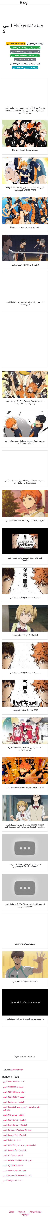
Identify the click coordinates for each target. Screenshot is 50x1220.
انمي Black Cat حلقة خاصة (14, 1091)
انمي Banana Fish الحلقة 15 (14, 1150)
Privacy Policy (35, 1211)
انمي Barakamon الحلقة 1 (13, 1102)
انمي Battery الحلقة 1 (12, 1140)
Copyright (25, 1214)
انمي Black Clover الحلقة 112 (15, 1125)
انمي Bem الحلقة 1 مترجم (13, 1114)
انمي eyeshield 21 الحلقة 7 (25, 59)
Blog (23, 2)
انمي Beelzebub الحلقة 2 (13, 1086)
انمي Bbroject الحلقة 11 (13, 1180)
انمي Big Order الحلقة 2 (13, 1165)
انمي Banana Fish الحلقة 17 (14, 1135)
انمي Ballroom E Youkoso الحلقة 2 (17, 1175)
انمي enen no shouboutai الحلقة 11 (25, 55)
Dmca (11, 1211)
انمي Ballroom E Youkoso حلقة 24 (17, 1130)
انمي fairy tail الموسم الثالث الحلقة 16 (25, 63)
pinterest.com (17, 1069)
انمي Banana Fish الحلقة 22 (14, 1170)
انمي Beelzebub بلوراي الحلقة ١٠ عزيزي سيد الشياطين (21, 1108)
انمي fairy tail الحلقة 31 (16, 43)
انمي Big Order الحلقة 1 (13, 1155)
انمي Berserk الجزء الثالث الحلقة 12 (17, 1160)
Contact (21, 1211)
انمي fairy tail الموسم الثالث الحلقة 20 (25, 47)
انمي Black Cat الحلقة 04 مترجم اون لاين (19, 1145)
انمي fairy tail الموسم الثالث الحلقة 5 (25, 51)
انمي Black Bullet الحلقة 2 (13, 1081)
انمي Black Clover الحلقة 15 (14, 1119)
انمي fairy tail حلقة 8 (35, 43)
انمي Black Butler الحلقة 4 (14, 1096)
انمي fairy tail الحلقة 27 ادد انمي (25, 67)
